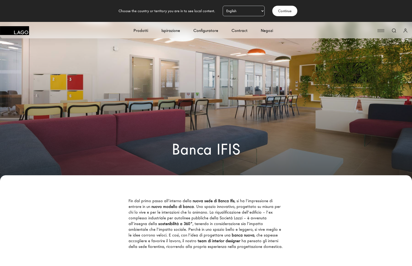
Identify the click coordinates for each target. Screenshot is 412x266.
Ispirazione (170, 30)
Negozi (267, 30)
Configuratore (205, 30)
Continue (285, 11)
